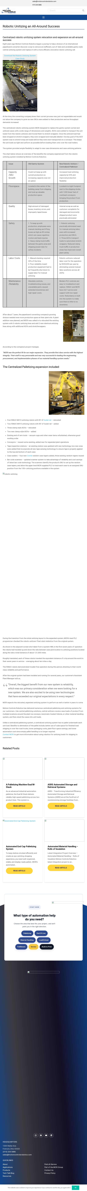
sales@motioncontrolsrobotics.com (17, 1155)
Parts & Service (50, 1164)
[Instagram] (35, 1135)
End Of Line (41, 933)
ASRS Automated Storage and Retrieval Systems (62, 785)
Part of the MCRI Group (53, 1167)
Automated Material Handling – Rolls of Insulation (63, 847)
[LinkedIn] (51, 1135)
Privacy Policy (49, 1173)
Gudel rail (47, 420)
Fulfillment (21, 947)
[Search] (83, 10)
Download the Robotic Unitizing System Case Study (20, 57)
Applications (8, 1167)
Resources (7, 1176)
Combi (29, 456)
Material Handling (27, 940)
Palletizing (27, 933)
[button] (43, 17)
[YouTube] (46, 1135)
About (5, 1164)
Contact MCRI (8, 734)
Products (6, 1170)
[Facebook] (41, 1135)
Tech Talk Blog (8, 1173)
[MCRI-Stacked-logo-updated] (8, 10)
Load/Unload (43, 940)
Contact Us (48, 1170)
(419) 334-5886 (9, 1152)
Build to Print (47, 947)
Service (33, 947)
